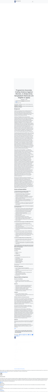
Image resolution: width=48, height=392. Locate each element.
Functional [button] (1, 386)
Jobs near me (16, 352)
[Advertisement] (24, 83)
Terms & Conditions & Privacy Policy (19, 368)
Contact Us (15, 357)
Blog (15, 358)
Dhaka (16, 101)
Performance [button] (2, 390)
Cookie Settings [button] (2, 372)
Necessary (2, 382)
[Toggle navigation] (33, 1)
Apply (15, 328)
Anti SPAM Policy (16, 359)
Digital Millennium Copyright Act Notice (20, 360)
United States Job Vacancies (18, 349)
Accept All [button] (6, 372)
